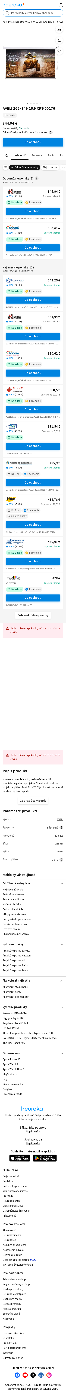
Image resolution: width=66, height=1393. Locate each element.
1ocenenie (35, 202)
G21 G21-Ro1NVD (12, 1028)
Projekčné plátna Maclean (17, 956)
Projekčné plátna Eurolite (16, 951)
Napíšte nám (33, 1131)
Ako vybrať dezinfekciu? (16, 997)
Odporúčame (11, 1053)
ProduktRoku (10, 1343)
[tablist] (33, 155)
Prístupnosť (9, 1216)
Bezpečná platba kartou (16, 1260)
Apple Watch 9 (10, 1064)
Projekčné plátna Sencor (16, 970)
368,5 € (55, 390)
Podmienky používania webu (42, 1389)
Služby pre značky (12, 1299)
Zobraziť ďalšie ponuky (33, 615)
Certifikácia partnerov (14, 1348)
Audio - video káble (13, 909)
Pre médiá (8, 1196)
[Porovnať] (59, 29)
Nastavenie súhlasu (13, 1250)
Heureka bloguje (12, 1201)
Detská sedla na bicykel (15, 924)
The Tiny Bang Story (14, 1043)
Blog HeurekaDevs (13, 1206)
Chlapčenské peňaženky (16, 934)
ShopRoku (8, 1338)
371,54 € (54, 426)
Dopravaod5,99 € (51, 431)
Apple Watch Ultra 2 (13, 1069)
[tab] (20, 155)
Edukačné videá (11, 1314)
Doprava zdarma (52, 232)
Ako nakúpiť (9, 1230)
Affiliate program (12, 1309)
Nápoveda (8, 1319)
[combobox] (33, 12)
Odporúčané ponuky (26, 167)
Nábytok (7, 1089)
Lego (5, 1079)
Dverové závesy (11, 929)
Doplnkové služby (17, 516)
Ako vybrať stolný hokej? (16, 987)
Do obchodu (33, 211)
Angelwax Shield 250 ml (15, 1023)
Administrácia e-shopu (15, 1279)
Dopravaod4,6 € (51, 196)
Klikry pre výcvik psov (14, 914)
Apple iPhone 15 (11, 1059)
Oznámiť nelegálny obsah (16, 1211)
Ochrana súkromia (12, 1255)
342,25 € (54, 280)
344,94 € (54, 191)
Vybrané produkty (15, 1007)
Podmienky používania (15, 1186)
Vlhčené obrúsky (12, 904)
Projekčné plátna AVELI (19, 22)
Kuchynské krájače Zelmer (17, 919)
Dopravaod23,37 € (50, 394)
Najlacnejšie (50, 167)
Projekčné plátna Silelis (15, 965)
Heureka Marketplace (14, 1294)
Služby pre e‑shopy (13, 1289)
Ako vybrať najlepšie (16, 981)
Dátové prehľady (12, 1304)
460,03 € (54, 542)
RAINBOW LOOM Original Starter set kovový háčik (30, 1038)
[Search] (7, 156)
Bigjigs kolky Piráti (13, 1018)
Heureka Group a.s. (42, 1385)
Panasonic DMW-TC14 (14, 1013)
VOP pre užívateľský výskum (18, 1265)
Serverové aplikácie (13, 900)
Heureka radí (10, 1240)
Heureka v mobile (12, 1235)
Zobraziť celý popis (33, 801)
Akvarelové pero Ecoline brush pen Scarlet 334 (28, 1033)
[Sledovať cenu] (59, 40)
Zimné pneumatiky (13, 1084)
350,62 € (54, 228)
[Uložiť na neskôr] (59, 51)
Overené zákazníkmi (13, 1333)
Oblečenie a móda (12, 1094)
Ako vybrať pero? (12, 992)
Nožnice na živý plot (13, 890)
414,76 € (54, 499)
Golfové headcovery (13, 895)
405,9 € (55, 463)
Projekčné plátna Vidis (15, 960)
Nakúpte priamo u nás (14, 1245)
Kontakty (8, 1181)
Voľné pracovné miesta (15, 1191)
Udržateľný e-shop (13, 1358)
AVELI (60, 819)
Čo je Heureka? (11, 1176)
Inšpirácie (8, 1353)
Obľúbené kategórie (16, 883)
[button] (20, 155)
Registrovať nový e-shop (16, 1284)
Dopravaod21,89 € (50, 504)
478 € (56, 578)
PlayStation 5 (10, 1074)
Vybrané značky (13, 944)
